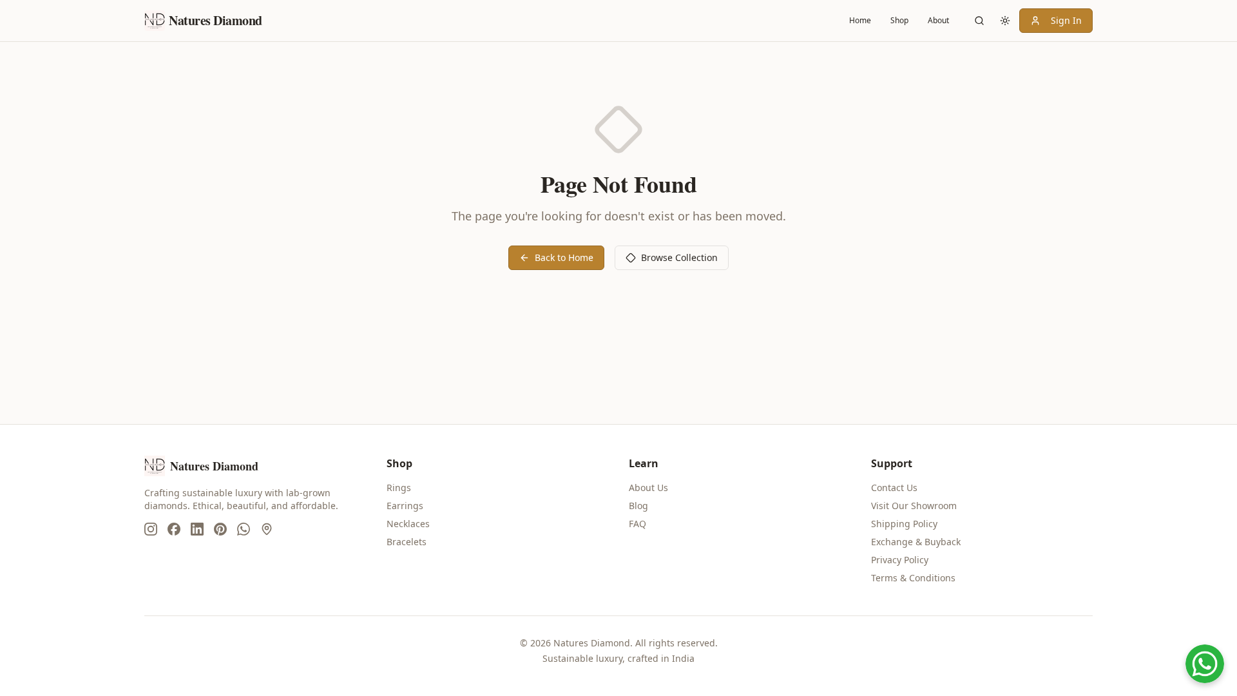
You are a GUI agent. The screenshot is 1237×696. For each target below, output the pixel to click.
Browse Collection (679, 257)
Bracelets (407, 542)
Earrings (405, 505)
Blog (638, 505)
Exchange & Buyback (916, 542)
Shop (899, 20)
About (938, 20)
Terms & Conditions (913, 578)
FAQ (637, 523)
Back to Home (564, 257)
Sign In (1066, 20)
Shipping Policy (904, 523)
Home (860, 20)
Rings (399, 487)
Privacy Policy (899, 560)
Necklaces (408, 523)
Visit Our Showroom (914, 505)
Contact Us (894, 487)
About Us (648, 487)
